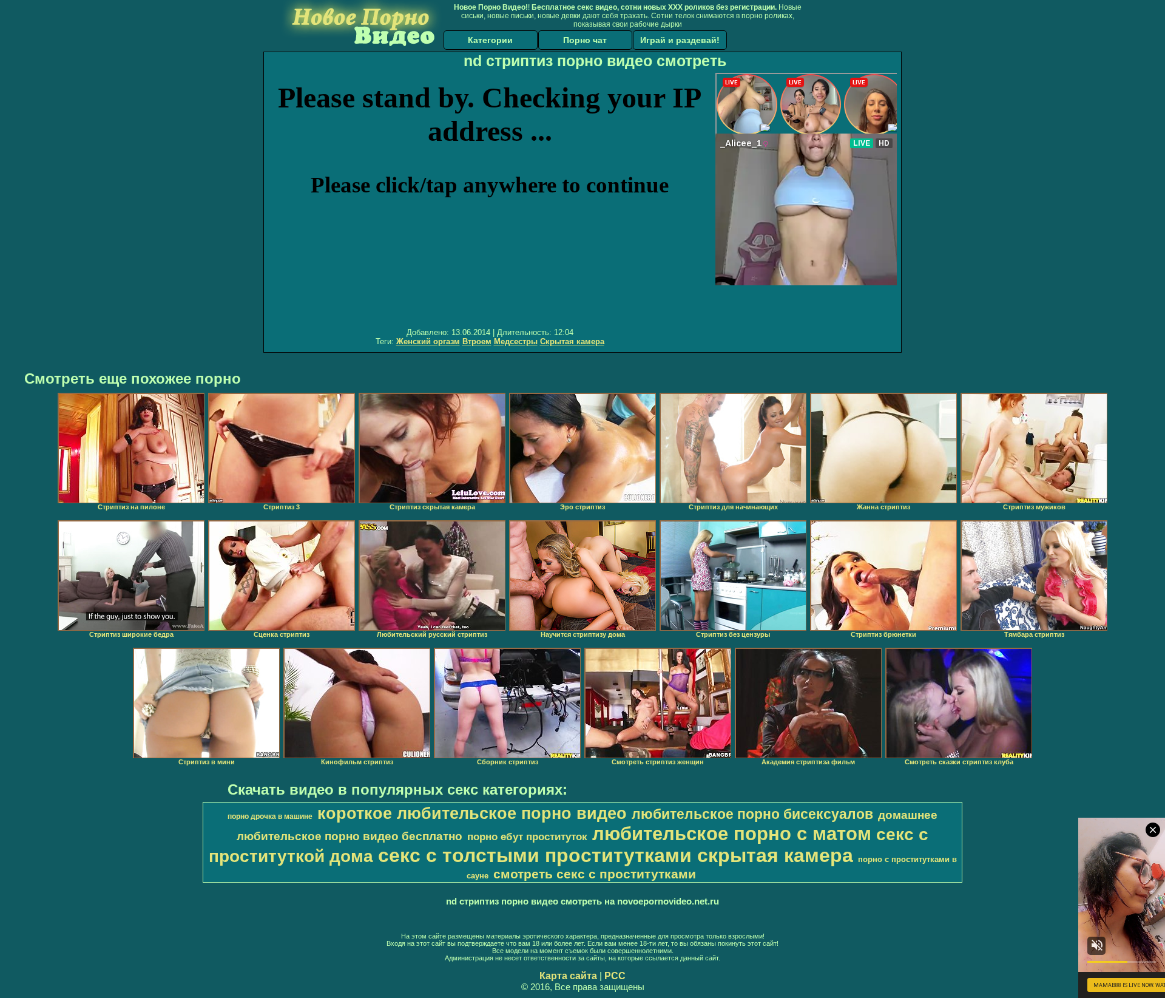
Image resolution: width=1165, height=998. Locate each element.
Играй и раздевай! (680, 40)
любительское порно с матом (731, 833)
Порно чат (585, 40)
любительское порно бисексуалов (752, 814)
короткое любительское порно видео (472, 813)
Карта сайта (568, 976)
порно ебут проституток (527, 836)
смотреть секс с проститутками (594, 874)
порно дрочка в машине (270, 816)
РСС (615, 976)
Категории (490, 40)
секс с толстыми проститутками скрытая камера (615, 855)
